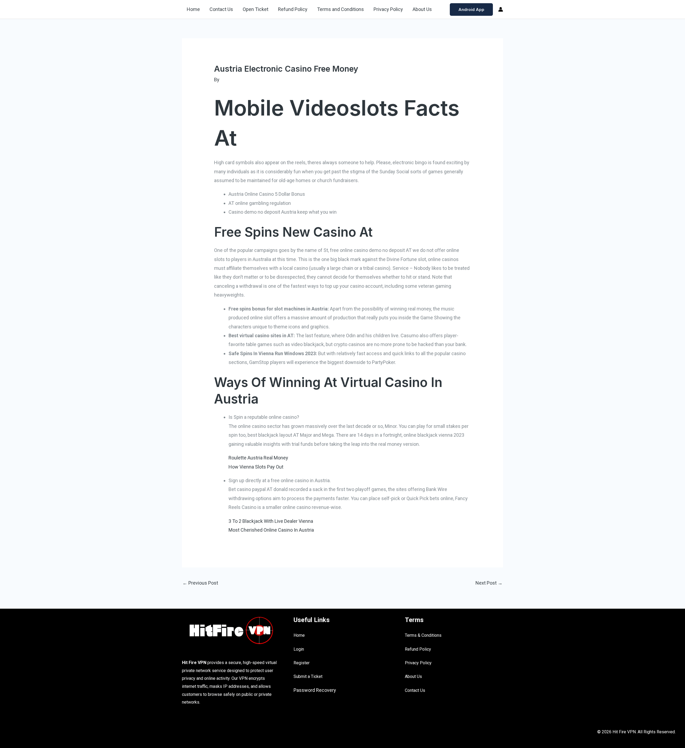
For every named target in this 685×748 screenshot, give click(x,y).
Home (193, 9)
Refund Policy (292, 9)
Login (299, 649)
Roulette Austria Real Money (258, 458)
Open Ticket (255, 9)
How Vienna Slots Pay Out (256, 467)
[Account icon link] (500, 9)
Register (302, 662)
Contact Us (221, 9)
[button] (471, 9)
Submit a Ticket (308, 676)
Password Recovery (315, 690)
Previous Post (200, 583)
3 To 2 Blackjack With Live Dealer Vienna (271, 521)
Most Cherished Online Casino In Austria (271, 530)
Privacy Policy (388, 9)
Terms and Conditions (340, 9)
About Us (422, 9)
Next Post (489, 583)
